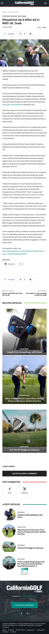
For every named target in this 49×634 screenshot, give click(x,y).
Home (4, 12)
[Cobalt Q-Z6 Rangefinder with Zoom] (24, 331)
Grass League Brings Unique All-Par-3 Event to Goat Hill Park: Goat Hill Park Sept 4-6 (31, 564)
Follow (24, 488)
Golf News (22, 16)
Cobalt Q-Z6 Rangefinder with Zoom (24, 352)
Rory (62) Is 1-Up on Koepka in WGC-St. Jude (36, 294)
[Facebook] (21, 613)
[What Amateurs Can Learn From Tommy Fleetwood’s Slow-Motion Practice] (24, 380)
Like (9, 488)
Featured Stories (13, 12)
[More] (30, 33)
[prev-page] (3, 457)
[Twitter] (27, 613)
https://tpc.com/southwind (12, 104)
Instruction (24, 395)
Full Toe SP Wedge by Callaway (24, 450)
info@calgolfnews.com (29, 596)
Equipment (24, 349)
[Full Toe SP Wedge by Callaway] (24, 429)
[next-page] (7, 457)
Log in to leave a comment (24, 473)
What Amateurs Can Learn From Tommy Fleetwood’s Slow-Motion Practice (24, 399)
